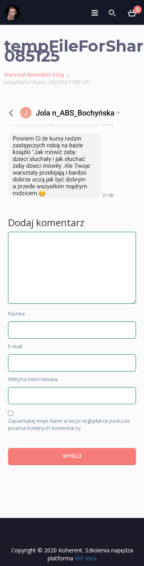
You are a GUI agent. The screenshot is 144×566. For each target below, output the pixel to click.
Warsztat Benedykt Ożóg (34, 74)
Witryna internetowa (33, 379)
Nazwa (16, 313)
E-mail (15, 346)
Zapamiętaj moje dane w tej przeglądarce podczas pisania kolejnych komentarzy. (69, 424)
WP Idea (85, 558)
